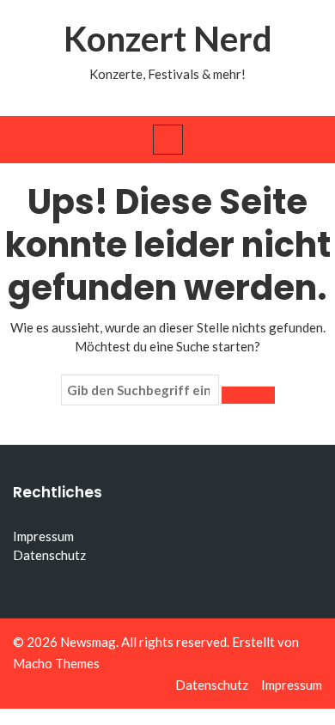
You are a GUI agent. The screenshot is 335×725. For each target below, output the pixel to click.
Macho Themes (56, 663)
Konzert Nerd (168, 38)
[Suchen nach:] (140, 390)
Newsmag (88, 641)
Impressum (43, 536)
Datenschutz (49, 555)
